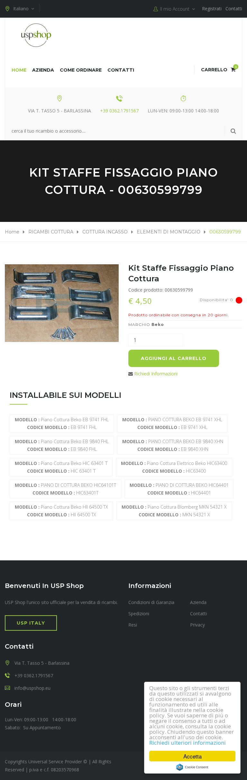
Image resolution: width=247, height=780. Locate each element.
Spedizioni (138, 613)
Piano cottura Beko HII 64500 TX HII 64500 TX (61, 511)
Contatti (233, 8)
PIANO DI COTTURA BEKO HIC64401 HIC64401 (179, 489)
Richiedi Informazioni (156, 374)
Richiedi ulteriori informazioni (187, 742)
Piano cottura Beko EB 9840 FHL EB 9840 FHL (62, 445)
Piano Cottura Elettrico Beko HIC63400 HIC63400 (174, 467)
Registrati (212, 8)
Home (19, 70)
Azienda (43, 70)
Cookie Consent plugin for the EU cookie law (192, 767)
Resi (132, 625)
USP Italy (31, 623)
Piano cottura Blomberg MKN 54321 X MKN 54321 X (174, 511)
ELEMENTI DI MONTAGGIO (168, 232)
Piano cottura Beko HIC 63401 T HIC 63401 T (61, 467)
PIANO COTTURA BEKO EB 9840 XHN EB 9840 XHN (172, 445)
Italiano (22, 8)
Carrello (218, 70)
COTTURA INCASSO (105, 232)
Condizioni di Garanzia (151, 602)
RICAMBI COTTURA (50, 232)
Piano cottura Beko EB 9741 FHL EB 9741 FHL (62, 423)
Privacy (197, 625)
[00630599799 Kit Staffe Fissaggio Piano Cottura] (62, 303)
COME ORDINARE (81, 70)
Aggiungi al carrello (173, 358)
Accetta (192, 756)
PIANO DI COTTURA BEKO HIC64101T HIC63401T (65, 489)
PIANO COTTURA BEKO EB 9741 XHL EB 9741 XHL (172, 423)
